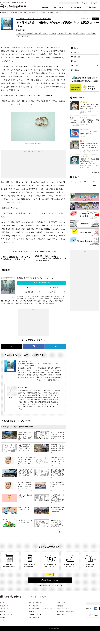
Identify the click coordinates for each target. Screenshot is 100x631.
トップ (2, 603)
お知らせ (76, 70)
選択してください (53, 380)
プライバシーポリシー (64, 608)
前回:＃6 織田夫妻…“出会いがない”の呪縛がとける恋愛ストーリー (17, 258)
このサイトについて (35, 603)
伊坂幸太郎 (21, 33)
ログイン (95, 3)
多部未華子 (61, 33)
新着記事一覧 (4, 606)
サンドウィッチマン (23, 36)
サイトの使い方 (33, 606)
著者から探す (93, 7)
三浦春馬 (53, 33)
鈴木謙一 (45, 33)
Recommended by (54, 532)
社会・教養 (77, 57)
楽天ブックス (54, 287)
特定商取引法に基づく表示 (65, 612)
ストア (2, 620)
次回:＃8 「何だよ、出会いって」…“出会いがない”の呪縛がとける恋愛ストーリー (49, 258)
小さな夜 (82, 33)
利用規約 (60, 606)
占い (94, 182)
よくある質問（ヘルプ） (36, 617)
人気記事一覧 (4, 608)
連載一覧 (2, 612)
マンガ (76, 65)
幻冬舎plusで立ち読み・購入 (41, 283)
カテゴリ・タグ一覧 (6, 614)
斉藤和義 (29, 33)
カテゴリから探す (76, 7)
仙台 (89, 33)
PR (31, 465)
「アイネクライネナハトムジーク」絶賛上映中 (21, 12)
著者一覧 (2, 617)
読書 (4, 12)
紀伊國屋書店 (29, 292)
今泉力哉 (37, 33)
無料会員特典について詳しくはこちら (50, 585)
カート (85, 3)
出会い (69, 33)
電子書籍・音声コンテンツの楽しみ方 (40, 608)
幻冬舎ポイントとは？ (35, 614)
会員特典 (31, 612)
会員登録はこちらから (51, 580)
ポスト (97, 18)
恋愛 (75, 33)
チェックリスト (84, 182)
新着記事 (45, 7)
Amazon (29, 287)
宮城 (94, 33)
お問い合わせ (61, 603)
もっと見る (94, 172)
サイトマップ (61, 614)
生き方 (76, 48)
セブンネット (54, 292)
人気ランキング (59, 7)
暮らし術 (76, 52)
